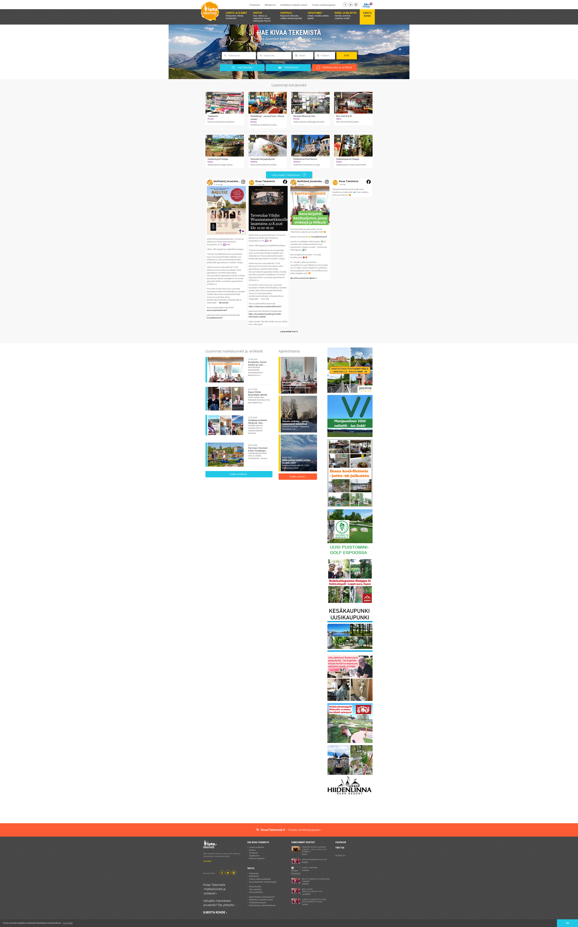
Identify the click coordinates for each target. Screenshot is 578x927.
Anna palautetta (256, 892)
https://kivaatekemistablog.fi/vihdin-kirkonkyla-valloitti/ (265, 315)
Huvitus (252, 850)
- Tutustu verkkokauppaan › (291, 830)
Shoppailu (253, 853)
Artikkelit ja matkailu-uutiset (293, 5)
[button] (226, 249)
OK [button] (567, 923)
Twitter (339, 847)
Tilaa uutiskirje (255, 889)
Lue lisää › (207, 861)
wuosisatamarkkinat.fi (217, 310)
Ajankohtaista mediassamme (261, 897)
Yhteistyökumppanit (257, 902)
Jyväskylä (312, 891)
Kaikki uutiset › (297, 476)
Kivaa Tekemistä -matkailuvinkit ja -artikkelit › (214, 889)
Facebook (340, 842)
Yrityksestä (254, 5)
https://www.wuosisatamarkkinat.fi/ (265, 306)
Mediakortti (270, 5)
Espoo (314, 850)
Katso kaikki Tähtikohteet (286, 175)
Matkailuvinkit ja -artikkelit (337, 67)
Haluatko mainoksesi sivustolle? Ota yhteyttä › (219, 903)
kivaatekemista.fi (214, 317)
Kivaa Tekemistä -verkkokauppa (263, 882)
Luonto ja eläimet (256, 847)
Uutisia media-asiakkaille (260, 879)
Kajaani (314, 861)
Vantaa (314, 902)
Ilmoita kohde (255, 886)
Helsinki (309, 869)
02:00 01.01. (340, 855)
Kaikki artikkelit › (239, 474)
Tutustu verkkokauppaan (324, 5)
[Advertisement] (289, 812)
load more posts (289, 331)
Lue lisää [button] (68, 923)
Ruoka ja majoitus (256, 858)
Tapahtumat (254, 856)
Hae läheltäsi (245, 67)
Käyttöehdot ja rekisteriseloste (262, 905)
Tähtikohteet (290, 67)
